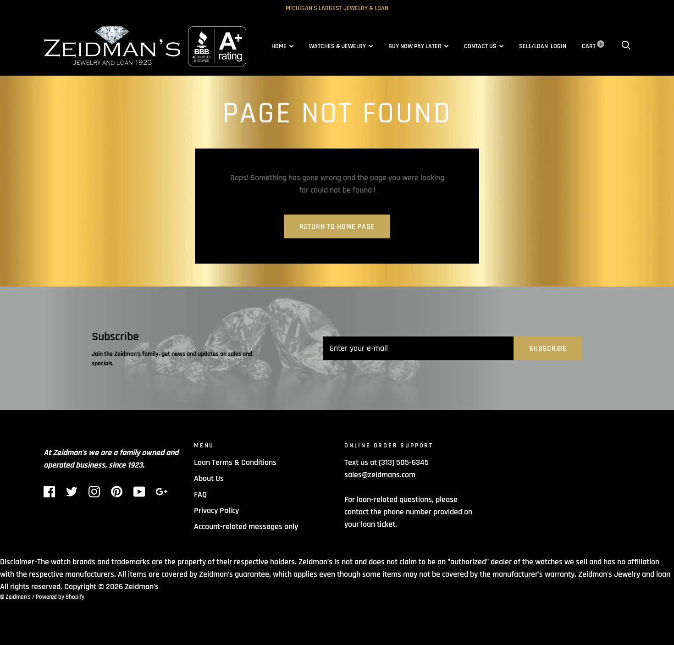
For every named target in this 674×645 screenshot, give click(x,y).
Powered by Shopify (60, 597)
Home (279, 46)
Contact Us (480, 46)
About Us (209, 478)
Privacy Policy (216, 510)
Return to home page (337, 227)
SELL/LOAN (533, 46)
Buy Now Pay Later (415, 46)
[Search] (625, 46)
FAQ (200, 494)
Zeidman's (142, 586)
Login (558, 46)
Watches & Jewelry (337, 46)
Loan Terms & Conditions (235, 462)
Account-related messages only (246, 526)
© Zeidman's (15, 597)
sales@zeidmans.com (379, 474)
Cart (592, 46)
